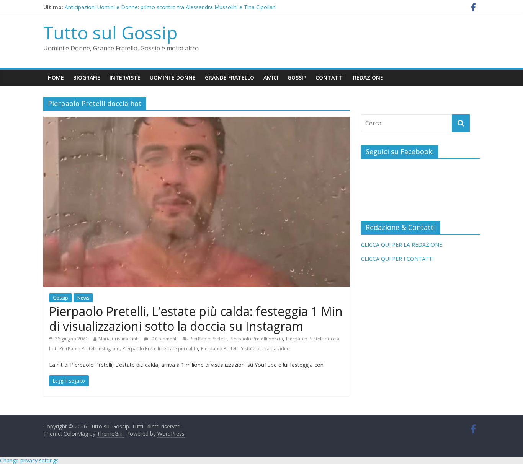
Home (56, 77)
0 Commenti (164, 338)
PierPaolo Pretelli (208, 338)
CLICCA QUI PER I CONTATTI (397, 258)
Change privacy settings (29, 460)
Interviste (125, 77)
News (83, 298)
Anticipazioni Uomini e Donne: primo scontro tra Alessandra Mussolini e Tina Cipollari (170, 8)
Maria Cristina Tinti (118, 338)
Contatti (329, 77)
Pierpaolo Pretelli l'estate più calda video (245, 348)
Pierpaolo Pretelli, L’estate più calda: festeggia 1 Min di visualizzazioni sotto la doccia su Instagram (196, 318)
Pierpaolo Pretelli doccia (256, 338)
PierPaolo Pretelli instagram (89, 348)
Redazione (368, 77)
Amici (270, 77)
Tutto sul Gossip (110, 32)
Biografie (86, 77)
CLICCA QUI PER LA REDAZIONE (401, 244)
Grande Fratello (229, 77)
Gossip (297, 77)
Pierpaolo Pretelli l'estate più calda (160, 348)
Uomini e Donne (173, 77)
